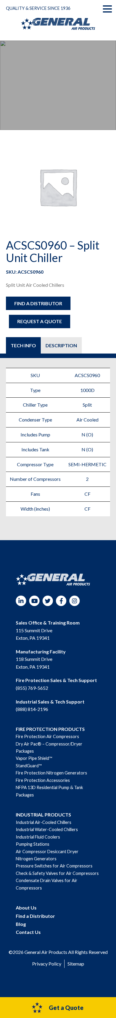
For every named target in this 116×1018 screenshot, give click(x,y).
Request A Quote (39, 321)
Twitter (48, 601)
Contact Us (28, 932)
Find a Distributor (38, 303)
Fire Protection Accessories (43, 780)
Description (61, 345)
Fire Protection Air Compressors (47, 736)
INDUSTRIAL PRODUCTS (43, 814)
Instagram (74, 601)
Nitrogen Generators (36, 858)
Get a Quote (66, 1007)
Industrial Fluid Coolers (38, 836)
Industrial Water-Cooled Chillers (47, 829)
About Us (26, 907)
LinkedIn (21, 601)
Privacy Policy (46, 963)
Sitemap (76, 963)
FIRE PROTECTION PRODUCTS (50, 729)
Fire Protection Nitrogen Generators (51, 772)
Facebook (61, 601)
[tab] (23, 345)
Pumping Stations (32, 844)
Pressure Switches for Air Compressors (54, 865)
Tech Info (23, 345)
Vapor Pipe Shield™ (34, 758)
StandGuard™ (29, 765)
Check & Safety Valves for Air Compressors (57, 873)
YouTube (34, 601)
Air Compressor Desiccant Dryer (47, 851)
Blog (21, 924)
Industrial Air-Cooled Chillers (43, 822)
